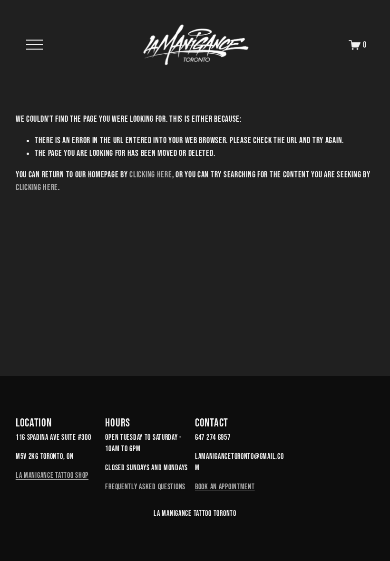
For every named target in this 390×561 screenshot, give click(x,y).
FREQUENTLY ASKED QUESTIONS (145, 486)
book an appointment (225, 486)
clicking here (150, 174)
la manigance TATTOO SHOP (52, 475)
